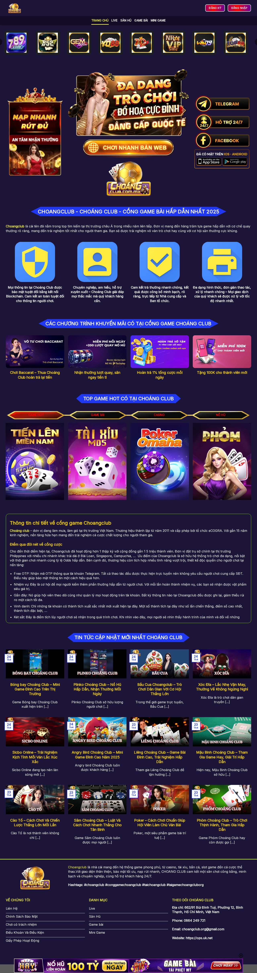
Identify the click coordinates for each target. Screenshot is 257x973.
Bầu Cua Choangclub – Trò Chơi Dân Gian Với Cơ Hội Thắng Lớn (159, 689)
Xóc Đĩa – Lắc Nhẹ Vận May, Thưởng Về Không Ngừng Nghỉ (222, 686)
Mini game (158, 20)
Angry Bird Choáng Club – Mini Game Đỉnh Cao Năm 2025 (97, 754)
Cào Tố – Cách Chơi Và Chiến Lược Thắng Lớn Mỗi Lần (35, 822)
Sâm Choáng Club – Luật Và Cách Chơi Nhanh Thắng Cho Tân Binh (97, 825)
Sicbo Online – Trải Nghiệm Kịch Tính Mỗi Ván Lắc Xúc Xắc (34, 757)
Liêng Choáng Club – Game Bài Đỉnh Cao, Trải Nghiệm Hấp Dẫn (160, 757)
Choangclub (77, 867)
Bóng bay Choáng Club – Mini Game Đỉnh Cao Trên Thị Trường (35, 689)
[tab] (36, 415)
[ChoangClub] (14, 8)
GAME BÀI (141, 20)
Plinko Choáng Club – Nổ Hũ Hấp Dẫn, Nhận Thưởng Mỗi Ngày (97, 689)
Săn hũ (126, 20)
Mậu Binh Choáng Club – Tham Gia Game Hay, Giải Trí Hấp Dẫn (222, 757)
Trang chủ (100, 20)
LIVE (114, 20)
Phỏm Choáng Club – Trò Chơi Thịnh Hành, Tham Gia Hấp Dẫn (222, 825)
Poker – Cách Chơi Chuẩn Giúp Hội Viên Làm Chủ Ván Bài (159, 822)
